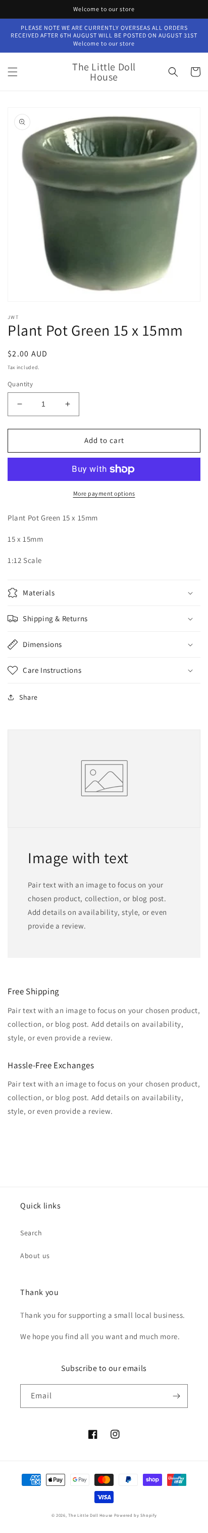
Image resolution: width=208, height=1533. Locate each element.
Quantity (20, 384)
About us (35, 1255)
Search (31, 1232)
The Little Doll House (90, 1515)
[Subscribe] (176, 1396)
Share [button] (28, 697)
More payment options (104, 493)
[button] (13, 72)
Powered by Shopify (135, 1515)
